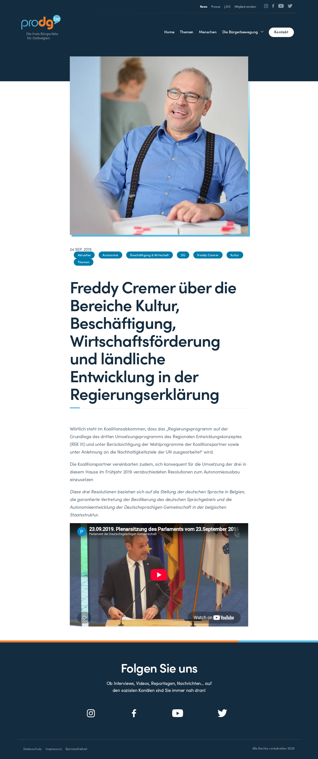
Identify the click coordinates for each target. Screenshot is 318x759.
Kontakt (281, 31)
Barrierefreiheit (76, 748)
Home (169, 31)
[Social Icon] (266, 6)
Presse (215, 6)
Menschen (208, 31)
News (203, 6)
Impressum (54, 748)
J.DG (227, 6)
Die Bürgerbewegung (240, 31)
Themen (186, 31)
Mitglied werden (245, 6)
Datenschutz (32, 748)
